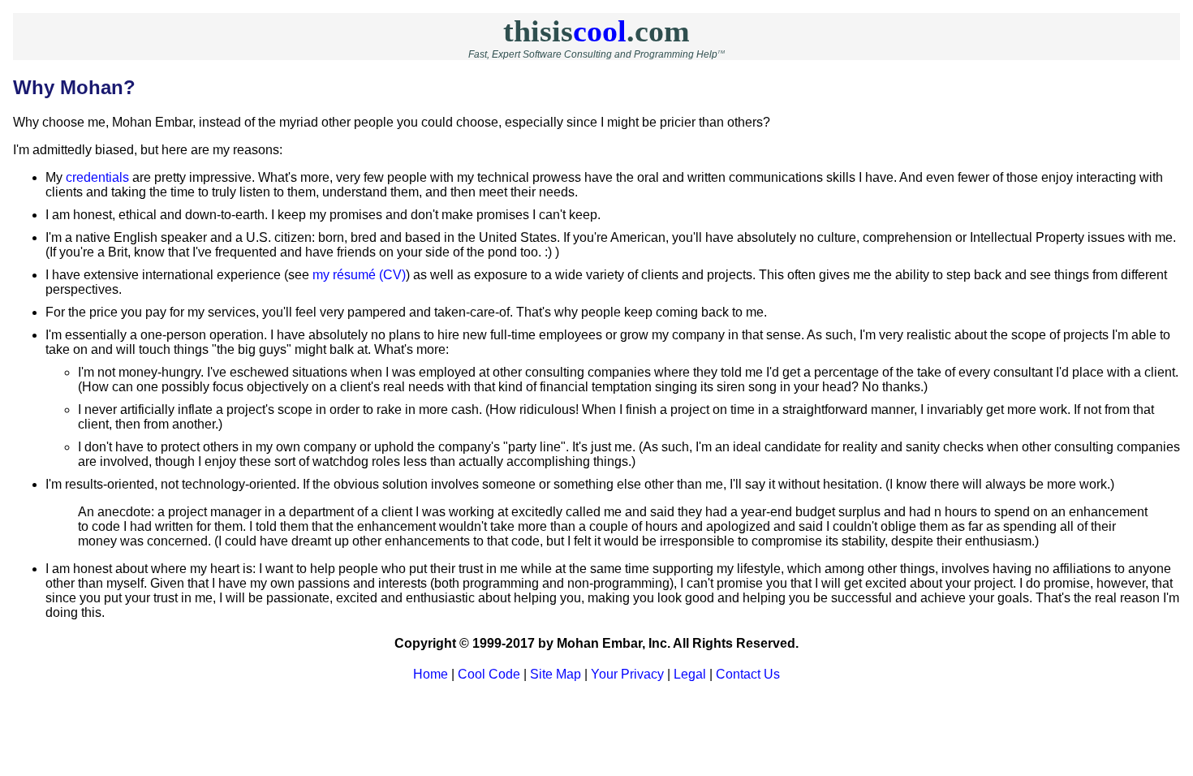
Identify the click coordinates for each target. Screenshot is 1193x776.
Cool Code (489, 674)
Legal (690, 674)
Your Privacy (627, 674)
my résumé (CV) (359, 275)
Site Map (555, 674)
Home (430, 674)
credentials (97, 177)
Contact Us (748, 674)
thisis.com (596, 31)
